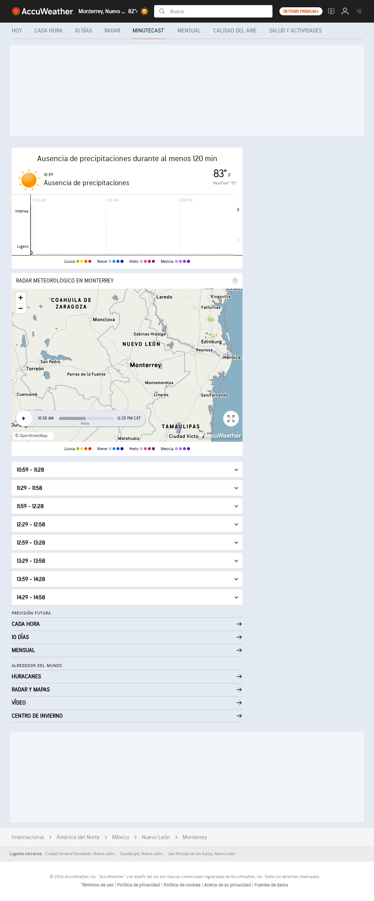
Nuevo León (156, 837)
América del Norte (78, 837)
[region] (127, 365)
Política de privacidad (139, 885)
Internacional (28, 837)
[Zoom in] (20, 297)
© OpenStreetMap (31, 435)
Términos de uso (98, 885)
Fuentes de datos (271, 885)
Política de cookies (183, 885)
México (120, 837)
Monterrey (195, 837)
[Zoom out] (20, 308)
